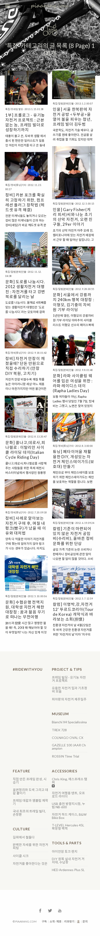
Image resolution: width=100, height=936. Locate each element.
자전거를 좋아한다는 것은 (30, 863)
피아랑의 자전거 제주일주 (69, 699)
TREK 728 (59, 730)
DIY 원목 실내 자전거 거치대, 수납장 (68, 860)
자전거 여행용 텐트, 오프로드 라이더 (68, 794)
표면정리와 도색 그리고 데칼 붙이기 (30, 791)
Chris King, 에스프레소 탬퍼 (69, 781)
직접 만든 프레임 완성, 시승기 (30, 781)
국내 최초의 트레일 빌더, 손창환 (29, 813)
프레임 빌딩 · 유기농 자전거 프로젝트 (69, 679)
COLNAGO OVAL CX (67, 737)
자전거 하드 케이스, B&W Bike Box (69, 816)
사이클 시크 (21, 856)
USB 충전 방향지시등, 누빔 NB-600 (68, 805)
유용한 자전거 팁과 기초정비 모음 (69, 690)
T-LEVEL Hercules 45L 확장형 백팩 (68, 827)
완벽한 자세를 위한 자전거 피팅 (30, 846)
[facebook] (40, 910)
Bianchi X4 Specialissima (69, 722)
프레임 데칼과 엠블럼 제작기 (30, 802)
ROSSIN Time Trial (65, 756)
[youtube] (59, 910)
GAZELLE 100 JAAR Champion (69, 747)
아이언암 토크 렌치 (64, 851)
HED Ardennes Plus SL (68, 870)
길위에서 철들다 (24, 837)
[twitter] (50, 910)
